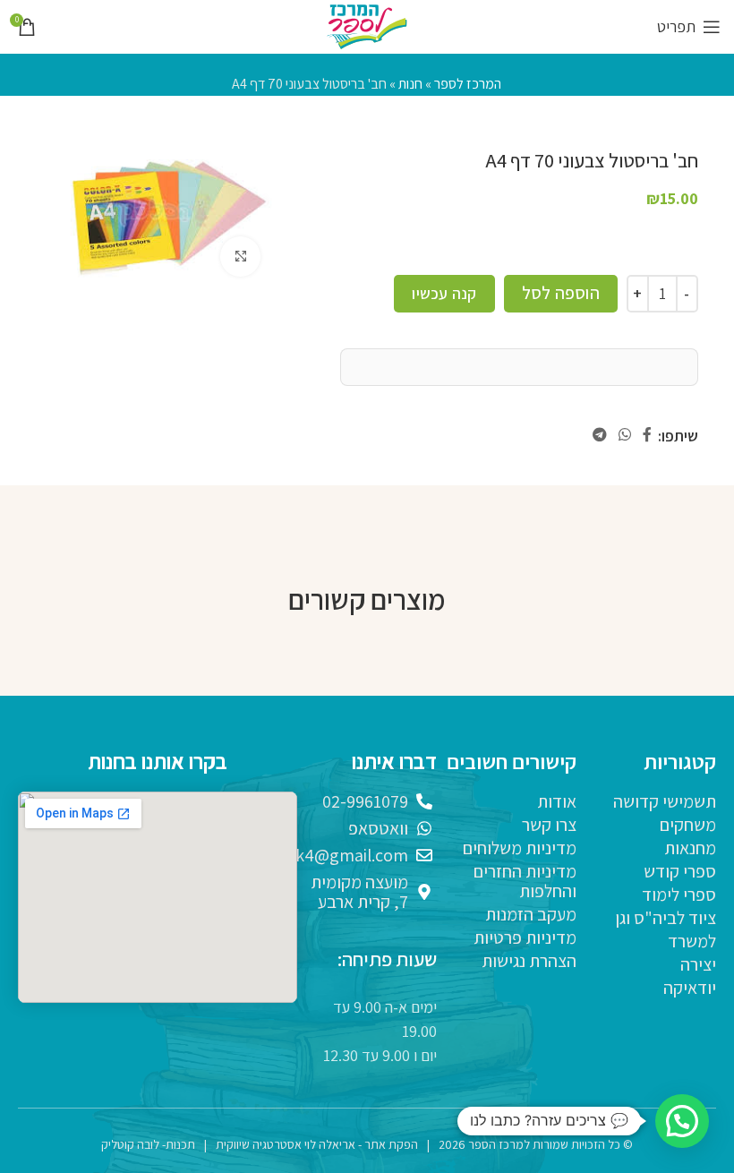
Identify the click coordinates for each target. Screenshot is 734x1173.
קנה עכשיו (444, 293)
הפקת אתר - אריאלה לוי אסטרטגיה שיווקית (317, 1144)
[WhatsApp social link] (624, 436)
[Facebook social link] (647, 436)
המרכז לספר (467, 83)
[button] (682, 1121)
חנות (410, 83)
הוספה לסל (561, 292)
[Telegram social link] (599, 436)
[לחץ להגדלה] (240, 256)
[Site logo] (367, 25)
